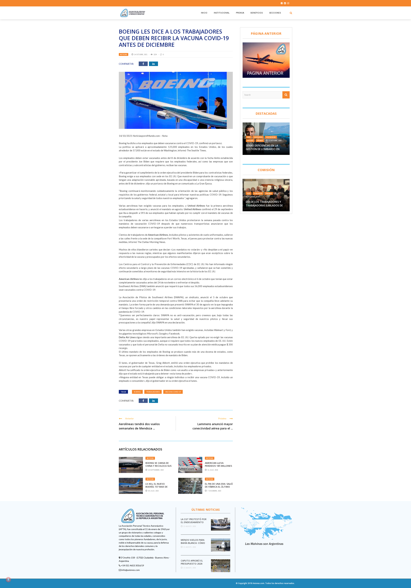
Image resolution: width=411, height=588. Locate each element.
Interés (250, 140)
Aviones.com (258, 583)
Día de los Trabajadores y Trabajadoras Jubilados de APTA (264, 205)
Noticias (123, 54)
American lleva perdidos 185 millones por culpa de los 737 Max (218, 467)
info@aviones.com (131, 570)
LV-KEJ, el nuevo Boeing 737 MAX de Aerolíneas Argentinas (156, 488)
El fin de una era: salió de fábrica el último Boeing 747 (219, 486)
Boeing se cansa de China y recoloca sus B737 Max (158, 465)
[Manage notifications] (8, 579)
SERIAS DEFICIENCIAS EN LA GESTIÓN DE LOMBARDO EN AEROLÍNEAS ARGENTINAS (263, 149)
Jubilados (258, 193)
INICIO (204, 13)
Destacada (258, 137)
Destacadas (271, 137)
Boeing (137, 392)
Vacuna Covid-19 (173, 392)
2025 (248, 137)
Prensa (260, 140)
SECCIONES (275, 13)
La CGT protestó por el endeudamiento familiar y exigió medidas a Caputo (193, 524)
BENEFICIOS (257, 13)
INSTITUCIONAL (222, 13)
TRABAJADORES (153, 392)
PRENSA (240, 13)
